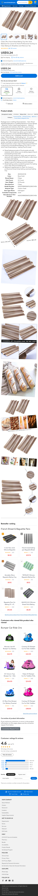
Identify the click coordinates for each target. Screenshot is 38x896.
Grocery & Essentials (30, 6)
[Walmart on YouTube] (9, 881)
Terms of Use (5, 855)
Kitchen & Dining (27, 116)
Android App (5, 874)
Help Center (29, 791)
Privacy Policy (5, 858)
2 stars (3, 766)
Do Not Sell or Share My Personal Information (14, 866)
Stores (3, 823)
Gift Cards (4, 831)
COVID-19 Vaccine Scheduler (9, 837)
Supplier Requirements (8, 815)
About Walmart (6, 802)
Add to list (10, 103)
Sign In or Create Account (14, 791)
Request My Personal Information (10, 863)
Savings (21, 6)
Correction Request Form (10, 729)
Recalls (3, 842)
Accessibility (5, 845)
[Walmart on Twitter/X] (6, 881)
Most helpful (5, 778)
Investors (4, 810)
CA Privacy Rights (6, 861)
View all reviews (7, 755)
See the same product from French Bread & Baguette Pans (21, 615)
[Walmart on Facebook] (3, 881)
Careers (4, 805)
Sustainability (5, 813)
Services (15, 6)
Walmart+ (4, 829)
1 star (3, 768)
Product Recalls (6, 847)
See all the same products (30, 713)
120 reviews (14, 48)
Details (14, 100)
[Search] (30, 2)
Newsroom (4, 807)
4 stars (3, 762)
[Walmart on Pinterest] (13, 881)
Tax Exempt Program (7, 850)
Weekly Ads (26, 794)
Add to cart (19, 76)
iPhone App (5, 871)
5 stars (3, 760)
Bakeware (34, 116)
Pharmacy (4, 839)
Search (34, 778)
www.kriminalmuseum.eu (19, 61)
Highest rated (21, 774)
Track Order (14, 794)
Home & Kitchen (17, 116)
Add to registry (28, 103)
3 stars (3, 764)
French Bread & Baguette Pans (21, 118)
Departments (7, 6)
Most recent (11, 774)
